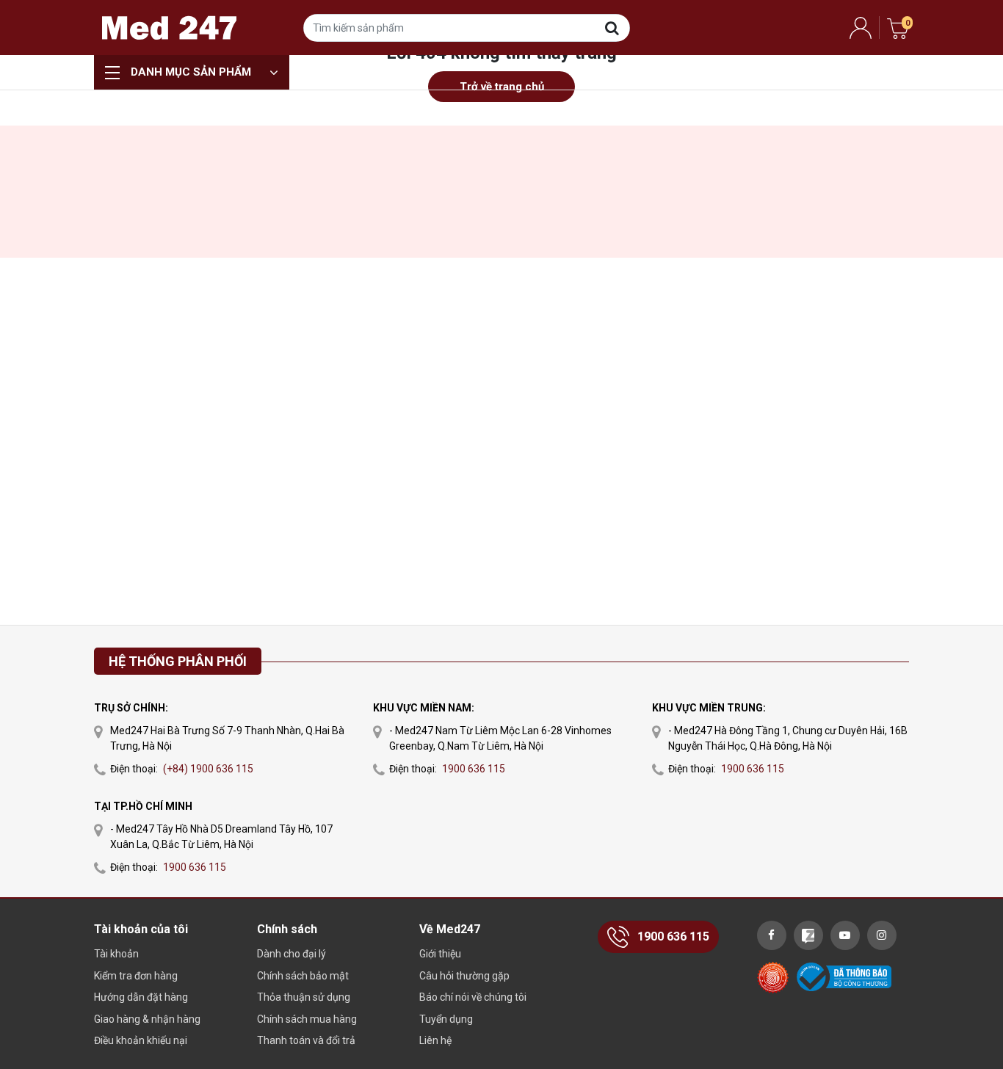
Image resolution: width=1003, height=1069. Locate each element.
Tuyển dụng (446, 1019)
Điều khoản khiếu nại (140, 1040)
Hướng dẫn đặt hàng (141, 997)
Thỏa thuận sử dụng (303, 997)
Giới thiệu (440, 954)
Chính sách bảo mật (303, 976)
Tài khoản (116, 954)
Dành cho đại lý (291, 954)
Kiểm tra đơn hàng (136, 976)
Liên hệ (435, 1040)
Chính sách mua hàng (307, 1019)
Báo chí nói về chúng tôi (472, 997)
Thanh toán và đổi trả (306, 1040)
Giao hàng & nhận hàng (147, 1019)
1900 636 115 (194, 867)
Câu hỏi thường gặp (464, 976)
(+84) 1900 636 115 (208, 769)
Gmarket (169, 27)
